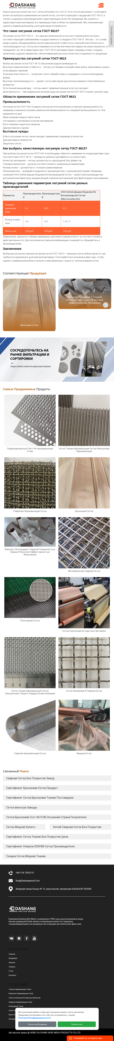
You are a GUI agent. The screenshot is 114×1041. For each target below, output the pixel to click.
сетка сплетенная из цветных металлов (24, 998)
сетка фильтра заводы (21, 807)
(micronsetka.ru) (70, 199)
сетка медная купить (20, 827)
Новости (12, 963)
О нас (11, 971)
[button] (105, 305)
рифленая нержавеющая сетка (21, 994)
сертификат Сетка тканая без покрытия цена (37, 836)
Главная (12, 954)
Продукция (13, 958)
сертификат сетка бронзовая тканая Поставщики (39, 797)
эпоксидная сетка (16, 1006)
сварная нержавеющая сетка (20, 1002)
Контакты (12, 975)
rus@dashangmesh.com (28, 880)
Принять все (76, 1024)
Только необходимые (37, 1024)
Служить (12, 967)
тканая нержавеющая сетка (20, 989)
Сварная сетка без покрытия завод (30, 778)
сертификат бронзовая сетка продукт (32, 788)
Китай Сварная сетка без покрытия (77, 827)
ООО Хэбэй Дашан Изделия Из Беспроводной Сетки (42, 174)
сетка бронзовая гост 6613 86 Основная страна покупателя (46, 817)
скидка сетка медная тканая (25, 856)
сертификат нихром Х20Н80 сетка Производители (40, 846)
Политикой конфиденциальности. (34, 1018)
